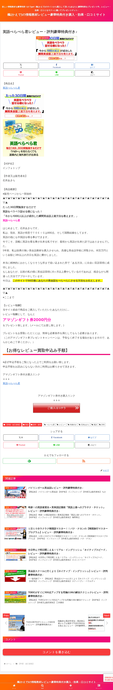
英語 (27, 425)
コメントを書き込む (56, 652)
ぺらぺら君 (50, 425)
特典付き (73, 425)
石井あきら (85, 425)
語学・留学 (37, 425)
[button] (92, 73)
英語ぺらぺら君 (11, 87)
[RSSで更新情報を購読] (83, 461)
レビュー (62, 425)
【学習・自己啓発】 (13, 425)
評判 (103, 425)
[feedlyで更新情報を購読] (29, 461)
